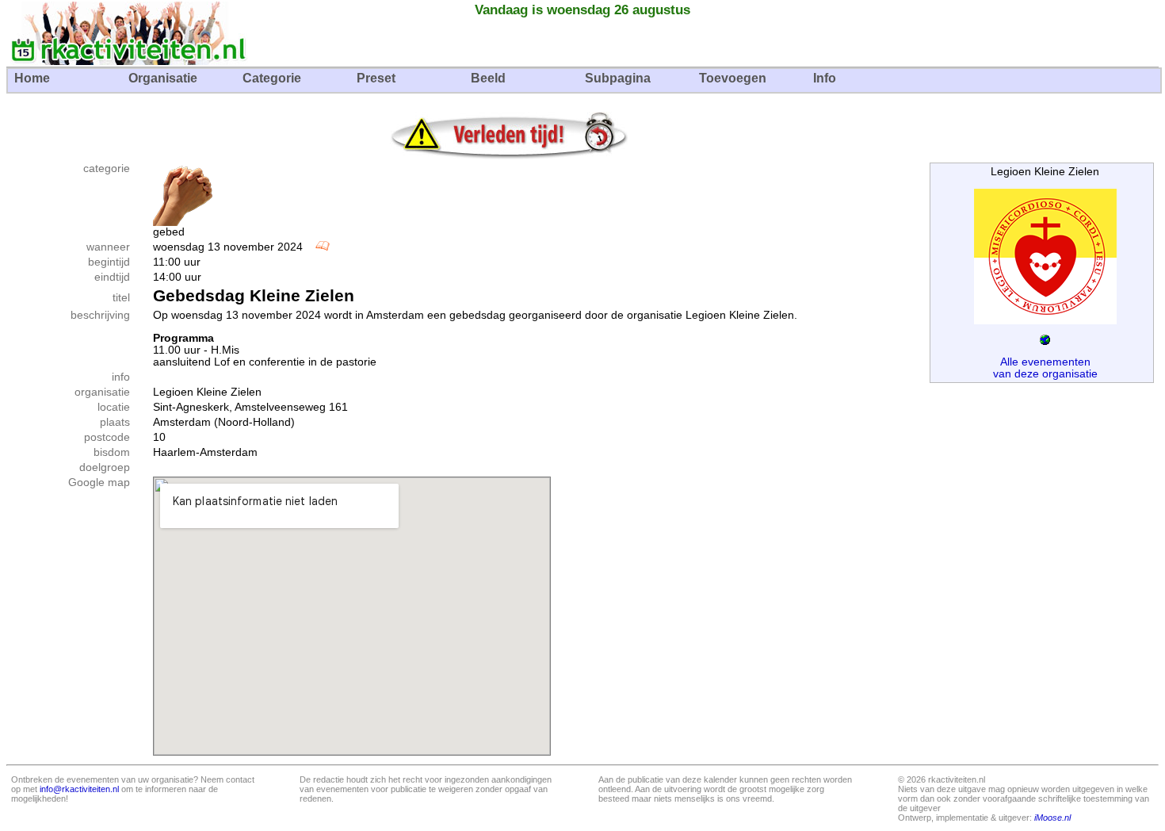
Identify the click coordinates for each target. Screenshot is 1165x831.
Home (32, 78)
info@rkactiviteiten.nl (79, 789)
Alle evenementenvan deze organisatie (1045, 368)
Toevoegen (732, 78)
